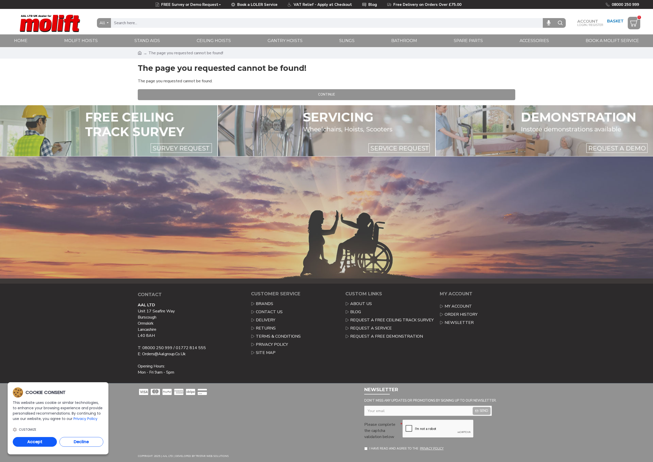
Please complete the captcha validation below (379, 431)
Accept (34, 442)
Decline (81, 442)
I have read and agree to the (406, 448)
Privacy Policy (85, 418)
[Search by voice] (548, 23)
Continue (326, 94)
